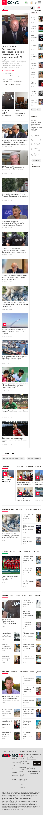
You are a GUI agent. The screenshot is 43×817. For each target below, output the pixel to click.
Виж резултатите (36, 165)
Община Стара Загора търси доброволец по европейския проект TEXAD (6, 635)
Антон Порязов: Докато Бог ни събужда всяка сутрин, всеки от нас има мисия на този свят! (10, 698)
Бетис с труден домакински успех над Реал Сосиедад (34, 55)
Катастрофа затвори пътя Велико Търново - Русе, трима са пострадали (15, 195)
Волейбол (35, 551)
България (38, 467)
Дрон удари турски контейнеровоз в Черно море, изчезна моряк (14, 357)
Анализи (14, 769)
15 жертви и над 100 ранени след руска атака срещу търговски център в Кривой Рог (15, 304)
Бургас (24, 595)
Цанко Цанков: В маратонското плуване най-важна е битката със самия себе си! (28, 689)
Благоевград (15, 595)
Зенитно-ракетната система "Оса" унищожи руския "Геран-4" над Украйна (14, 331)
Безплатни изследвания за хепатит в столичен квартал (28, 602)
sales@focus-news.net (23, 780)
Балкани (33, 509)
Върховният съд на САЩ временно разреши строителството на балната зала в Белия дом (34, 18)
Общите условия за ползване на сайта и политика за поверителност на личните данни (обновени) (21, 797)
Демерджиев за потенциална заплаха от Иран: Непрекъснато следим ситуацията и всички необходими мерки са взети (15, 142)
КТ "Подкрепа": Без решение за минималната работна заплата (12, 81)
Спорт (32, 672)
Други (38, 672)
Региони (5, 595)
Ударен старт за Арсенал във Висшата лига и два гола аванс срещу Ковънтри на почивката (34, 83)
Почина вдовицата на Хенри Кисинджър (34, 92)
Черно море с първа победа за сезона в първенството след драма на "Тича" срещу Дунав (15, 385)
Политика (14, 672)
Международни (8, 509)
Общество (24, 672)
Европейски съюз (22, 509)
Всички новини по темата (12, 84)
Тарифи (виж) (22, 770)
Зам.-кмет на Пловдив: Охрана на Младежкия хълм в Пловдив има (28, 678)
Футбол (12, 551)
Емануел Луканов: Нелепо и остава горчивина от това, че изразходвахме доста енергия (34, 64)
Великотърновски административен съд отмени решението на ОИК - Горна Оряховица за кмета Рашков (28, 646)
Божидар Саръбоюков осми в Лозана (15, 411)
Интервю (5, 672)
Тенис (19, 551)
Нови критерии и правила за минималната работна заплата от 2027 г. (20, 113)
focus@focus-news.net (23, 762)
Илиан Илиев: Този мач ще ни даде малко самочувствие (34, 73)
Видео (14, 779)
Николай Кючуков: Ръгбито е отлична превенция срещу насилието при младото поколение (28, 701)
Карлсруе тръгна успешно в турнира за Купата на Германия (34, 101)
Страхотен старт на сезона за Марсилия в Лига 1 (34, 46)
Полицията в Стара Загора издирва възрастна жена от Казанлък (28, 624)
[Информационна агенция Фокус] (28, 768)
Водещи (20, 467)
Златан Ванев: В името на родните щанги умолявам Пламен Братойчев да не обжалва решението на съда (7, 723)
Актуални (29, 467)
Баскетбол (26, 551)
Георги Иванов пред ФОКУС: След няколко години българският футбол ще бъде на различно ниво (7, 734)
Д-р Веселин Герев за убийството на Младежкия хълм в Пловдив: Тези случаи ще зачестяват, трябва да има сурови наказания (28, 734)
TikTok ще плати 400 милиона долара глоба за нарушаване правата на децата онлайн (34, 37)
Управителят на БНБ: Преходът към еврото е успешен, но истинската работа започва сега (14, 277)
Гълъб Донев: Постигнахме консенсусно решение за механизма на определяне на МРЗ (13, 51)
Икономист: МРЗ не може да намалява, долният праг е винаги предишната (14, 76)
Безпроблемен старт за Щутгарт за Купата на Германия (34, 27)
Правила (22, 787)
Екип (21, 784)
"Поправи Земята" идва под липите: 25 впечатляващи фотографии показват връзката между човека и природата (28, 635)
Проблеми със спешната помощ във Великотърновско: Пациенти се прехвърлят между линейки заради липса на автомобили (28, 658)
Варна (31, 595)
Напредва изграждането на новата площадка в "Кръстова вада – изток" (7, 646)
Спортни (5, 551)
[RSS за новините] (33, 768)
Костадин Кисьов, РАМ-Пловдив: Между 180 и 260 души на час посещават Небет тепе (7, 711)
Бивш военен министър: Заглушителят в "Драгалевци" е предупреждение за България (13, 223)
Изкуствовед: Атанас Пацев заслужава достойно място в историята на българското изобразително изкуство (28, 723)
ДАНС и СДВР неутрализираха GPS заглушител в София (8, 113)
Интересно (15, 776)
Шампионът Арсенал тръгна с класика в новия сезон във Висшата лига (14, 440)
